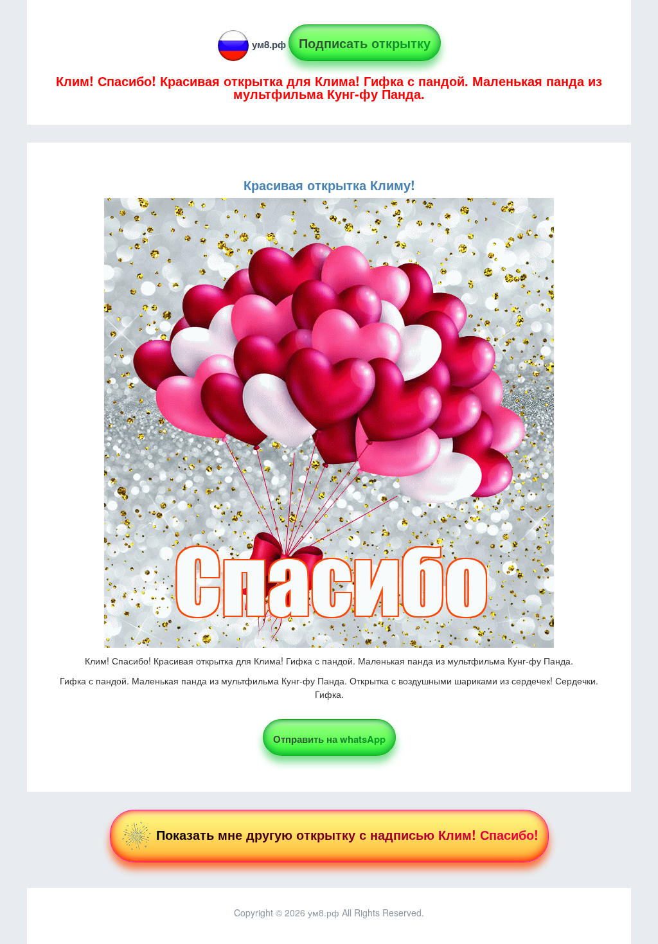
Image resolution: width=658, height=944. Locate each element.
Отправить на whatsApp (329, 739)
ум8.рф (269, 44)
